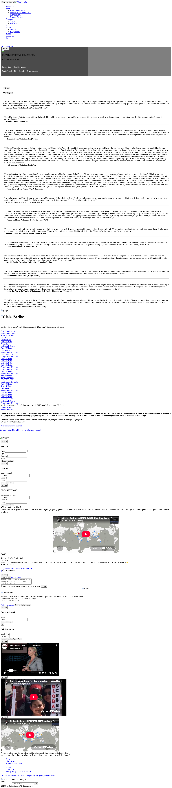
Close (4, 461)
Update (10, 461)
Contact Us (10, 36)
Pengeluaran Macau (8, 331)
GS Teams (14, 23)
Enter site (19, 426)
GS (7, 25)
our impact (11, 426)
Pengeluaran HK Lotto (9, 352)
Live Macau (5, 350)
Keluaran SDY (6, 376)
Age (2, 454)
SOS (32, 568)
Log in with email (23, 568)
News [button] (8, 8)
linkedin (16, 775)
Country (4, 456)
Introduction (6, 67)
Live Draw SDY (7, 354)
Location (4, 475)
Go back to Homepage (22, 605)
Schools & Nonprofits (14, 763)
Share (44, 586)
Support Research (16, 17)
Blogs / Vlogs (15, 15)
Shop (7, 38)
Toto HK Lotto (6, 386)
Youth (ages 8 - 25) (9, 71)
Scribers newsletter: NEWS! (20, 13)
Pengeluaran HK (7, 409)
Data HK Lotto (6, 342)
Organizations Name (8, 495)
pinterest (25, 430)
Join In (12, 21)
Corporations (15, 32)
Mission (4, 426)
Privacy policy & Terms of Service (18, 772)
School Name (6, 473)
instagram (31, 430)
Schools (13, 30)
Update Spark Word (14, 639)
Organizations (32, 71)
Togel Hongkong (7, 335)
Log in (10, 622)
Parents (8, 34)
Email (3, 458)
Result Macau (6, 340)
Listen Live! (16, 430)
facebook (4, 46)
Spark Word (5, 634)
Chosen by (5, 636)
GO (36, 784)
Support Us (10, 6)
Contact (4, 478)
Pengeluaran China (8, 333)
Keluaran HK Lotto (8, 346)
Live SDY (5, 338)
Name (3, 451)
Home (8, 759)
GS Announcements (17, 11)
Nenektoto (5, 388)
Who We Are (10, 761)
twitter (10, 46)
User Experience (19, 67)
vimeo (52, 775)
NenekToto (5, 344)
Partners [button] (9, 27)
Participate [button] (9, 19)
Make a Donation (7, 605)
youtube (39, 430)
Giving (8, 767)
